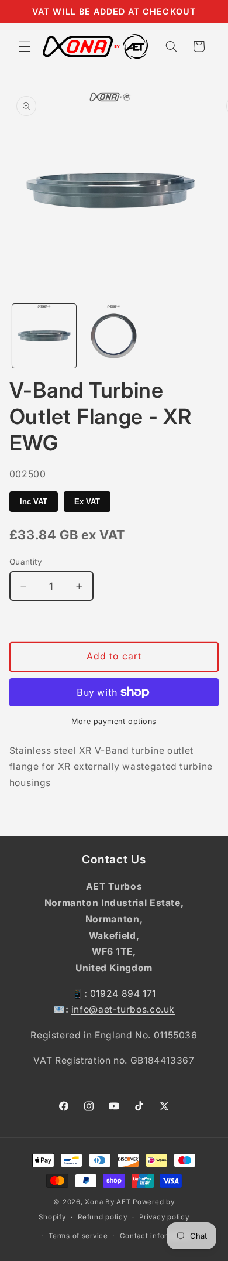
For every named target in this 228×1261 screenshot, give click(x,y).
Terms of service (78, 1236)
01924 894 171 (123, 993)
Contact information (155, 1236)
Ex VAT (87, 501)
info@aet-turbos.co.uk (123, 1009)
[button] (24, 46)
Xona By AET (107, 1202)
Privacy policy (164, 1217)
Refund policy (102, 1217)
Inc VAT (33, 501)
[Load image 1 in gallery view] (44, 336)
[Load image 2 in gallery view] (114, 336)
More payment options (114, 721)
